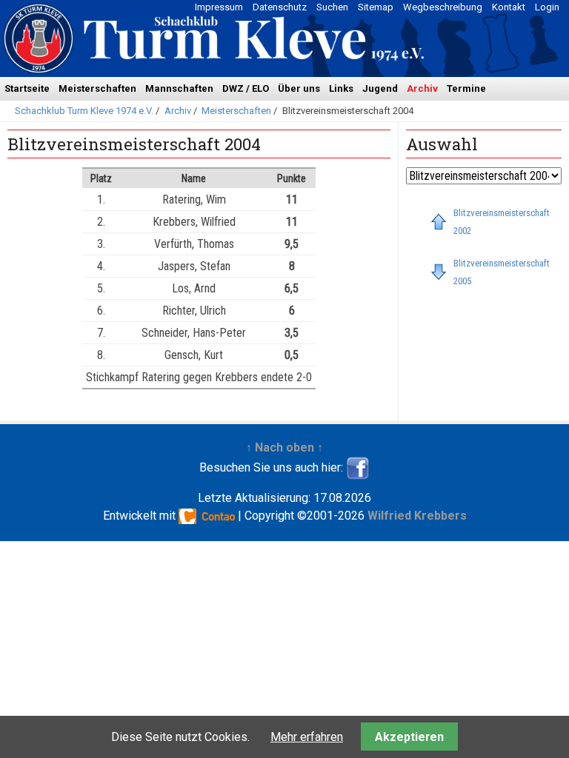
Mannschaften (179, 88)
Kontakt (508, 7)
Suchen (332, 7)
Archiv (422, 88)
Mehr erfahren (306, 737)
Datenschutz (280, 7)
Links (341, 88)
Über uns (299, 88)
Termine (466, 88)
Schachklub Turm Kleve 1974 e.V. (84, 110)
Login (547, 7)
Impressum (219, 7)
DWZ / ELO (245, 88)
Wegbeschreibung (442, 7)
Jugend (380, 88)
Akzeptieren (409, 737)
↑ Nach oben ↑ (284, 447)
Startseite (27, 88)
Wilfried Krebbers (417, 516)
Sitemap (375, 7)
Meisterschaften (97, 88)
